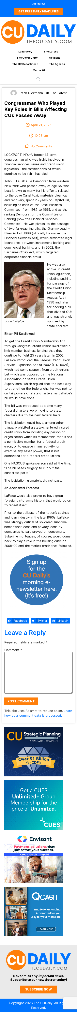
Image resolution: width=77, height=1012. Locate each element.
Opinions (54, 57)
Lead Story (25, 51)
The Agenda (57, 64)
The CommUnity (27, 57)
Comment (13, 650)
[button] (18, 621)
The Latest (51, 51)
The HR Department (25, 64)
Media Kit (39, 70)
